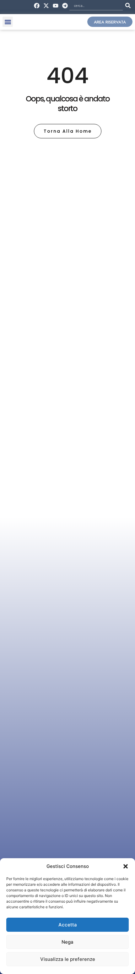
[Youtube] (56, 5)
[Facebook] (36, 5)
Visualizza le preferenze (67, 959)
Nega (67, 942)
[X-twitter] (46, 5)
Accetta (67, 925)
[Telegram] (65, 5)
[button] (125, 866)
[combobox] (96, 5)
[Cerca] (129, 5)
